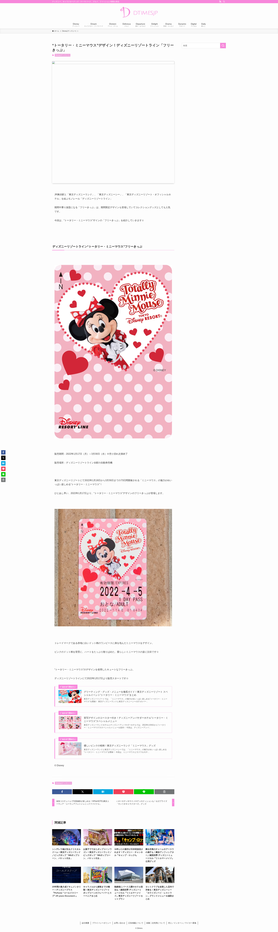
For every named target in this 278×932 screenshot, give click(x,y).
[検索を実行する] (223, 45)
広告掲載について (135, 923)
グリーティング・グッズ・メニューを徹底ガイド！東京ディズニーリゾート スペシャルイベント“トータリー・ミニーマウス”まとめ (126, 693)
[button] (62, 791)
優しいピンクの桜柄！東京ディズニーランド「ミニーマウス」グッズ (120, 745)
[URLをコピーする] (164, 791)
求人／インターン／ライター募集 (182, 923)
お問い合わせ (119, 923)
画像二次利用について (155, 923)
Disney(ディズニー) (62, 55)
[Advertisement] (204, 71)
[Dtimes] (139, 12)
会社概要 (85, 923)
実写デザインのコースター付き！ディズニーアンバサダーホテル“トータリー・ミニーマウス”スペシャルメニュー (126, 719)
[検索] (224, 1)
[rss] (220, 1)
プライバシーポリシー (101, 923)
